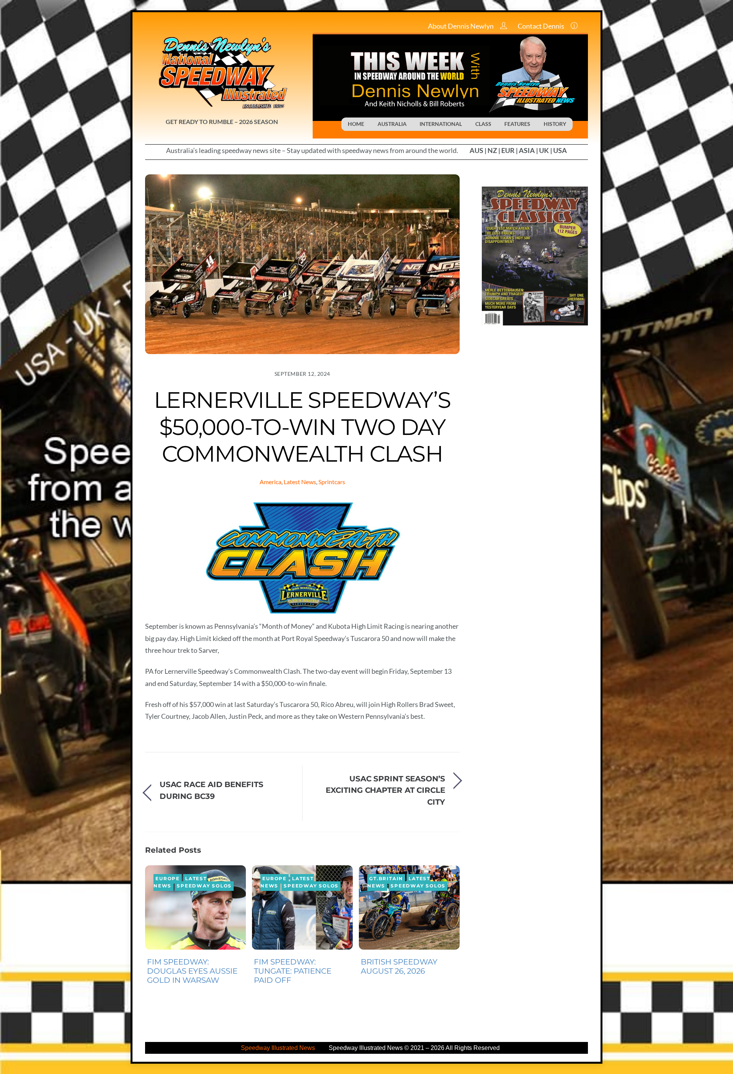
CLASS (483, 124)
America (270, 481)
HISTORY (555, 124)
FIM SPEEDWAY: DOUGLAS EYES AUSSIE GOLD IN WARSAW (192, 971)
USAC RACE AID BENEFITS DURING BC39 (211, 789)
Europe (167, 878)
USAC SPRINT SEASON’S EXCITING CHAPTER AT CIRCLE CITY (385, 790)
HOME (356, 124)
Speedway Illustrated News (278, 1048)
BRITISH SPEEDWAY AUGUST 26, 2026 (399, 966)
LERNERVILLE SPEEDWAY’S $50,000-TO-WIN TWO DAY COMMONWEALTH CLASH (302, 426)
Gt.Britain (386, 878)
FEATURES (517, 124)
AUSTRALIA (392, 124)
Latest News (300, 481)
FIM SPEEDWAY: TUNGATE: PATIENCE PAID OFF (292, 971)
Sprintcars (331, 481)
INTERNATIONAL (441, 124)
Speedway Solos (204, 886)
